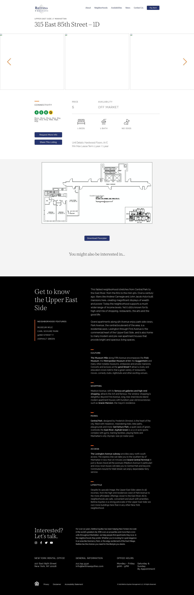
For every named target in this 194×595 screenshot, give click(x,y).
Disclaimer (57, 584)
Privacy (47, 584)
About (88, 8)
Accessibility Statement (74, 584)
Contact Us (138, 8)
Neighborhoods (101, 8)
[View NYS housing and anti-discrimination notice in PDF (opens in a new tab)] (37, 584)
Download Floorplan (97, 238)
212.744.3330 (82, 563)
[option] (97, 62)
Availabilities (116, 8)
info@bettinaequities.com (90, 566)
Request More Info (48, 135)
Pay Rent (153, 8)
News (128, 8)
